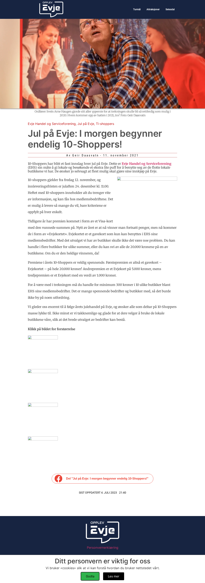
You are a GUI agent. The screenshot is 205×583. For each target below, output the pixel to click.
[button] (103, 479)
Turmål (137, 9)
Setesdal (170, 9)
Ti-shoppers (105, 124)
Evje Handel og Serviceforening (52, 124)
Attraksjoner (153, 9)
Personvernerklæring (102, 548)
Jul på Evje (85, 124)
